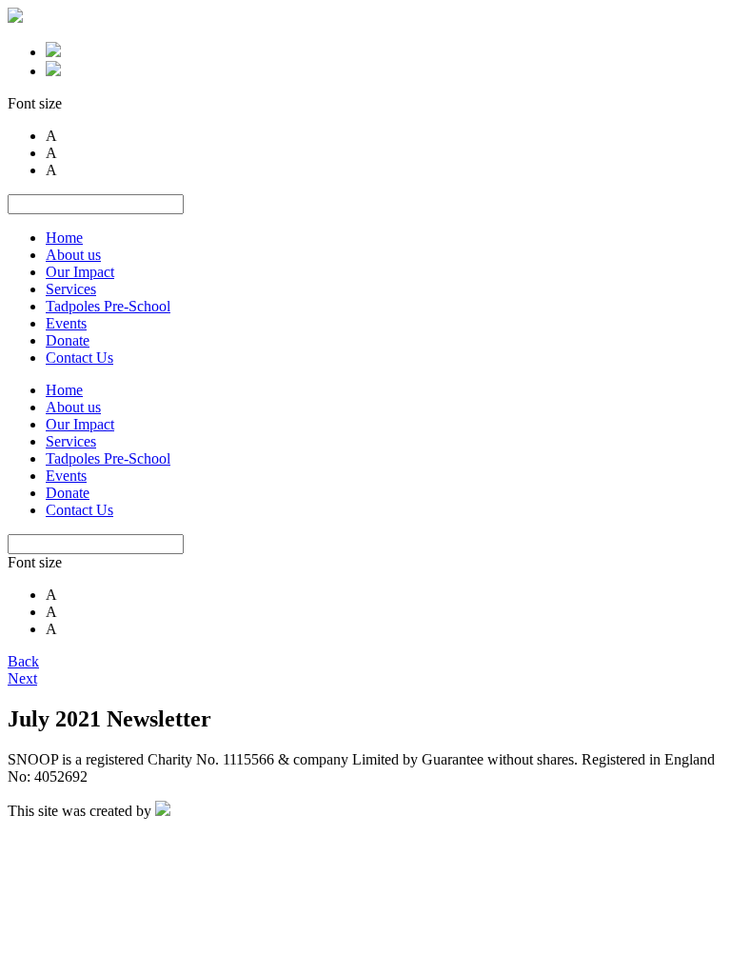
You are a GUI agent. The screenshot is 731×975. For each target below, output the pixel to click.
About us (73, 255)
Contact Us (79, 357)
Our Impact (80, 272)
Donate (67, 340)
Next (22, 678)
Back (23, 661)
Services (71, 289)
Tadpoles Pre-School (108, 306)
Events (66, 323)
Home (64, 237)
